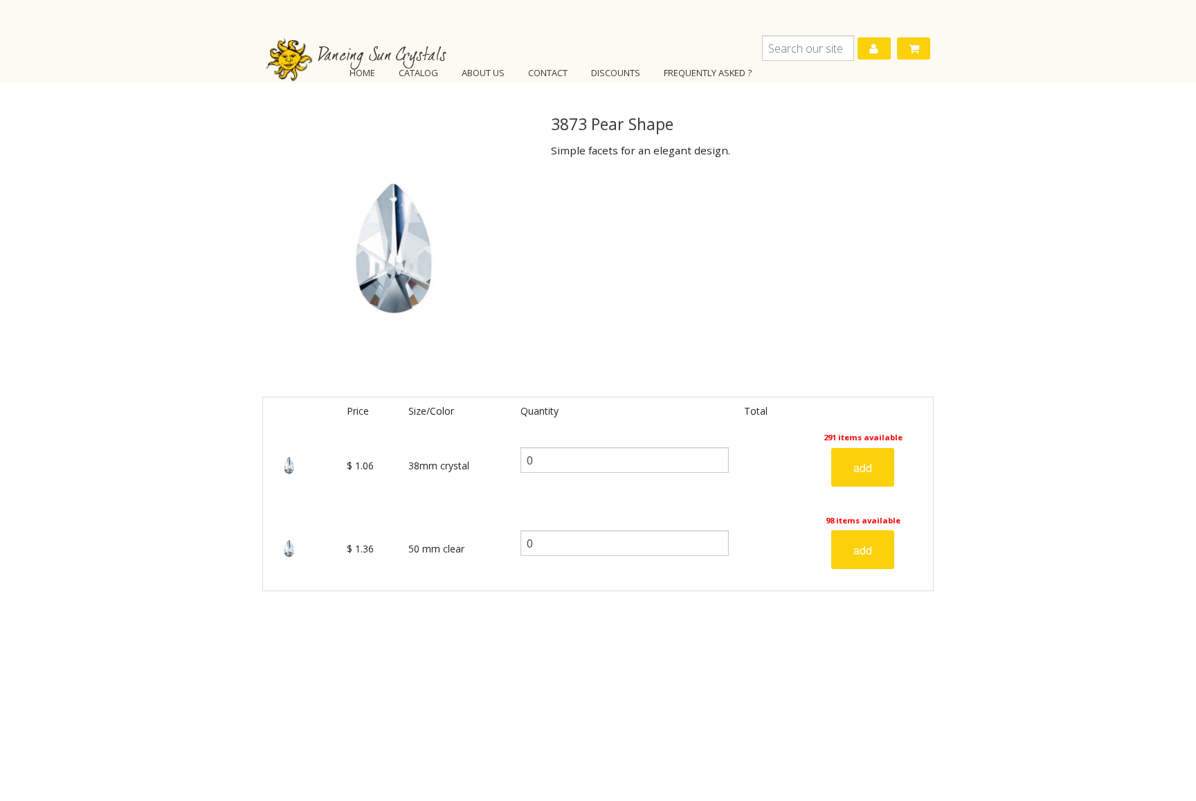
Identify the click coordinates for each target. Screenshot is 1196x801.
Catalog (418, 72)
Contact (548, 72)
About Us (483, 72)
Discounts (615, 72)
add (862, 468)
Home (362, 72)
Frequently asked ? (708, 72)
